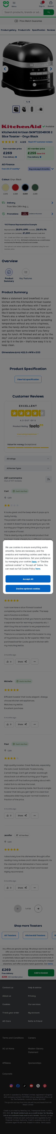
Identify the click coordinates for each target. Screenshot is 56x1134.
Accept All (28, 579)
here (34, 561)
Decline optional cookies (28, 588)
